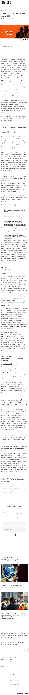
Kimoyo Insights (21, 302)
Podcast (3, 659)
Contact (12, 655)
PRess (11, 680)
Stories (2, 655)
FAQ (11, 659)
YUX (11, 93)
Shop (2, 666)
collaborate (8, 637)
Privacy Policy (16, 680)
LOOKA (24, 300)
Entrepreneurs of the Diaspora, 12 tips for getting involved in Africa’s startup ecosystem (13, 615)
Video (2, 657)
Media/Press (13, 657)
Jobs (2, 664)
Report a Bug (13, 661)
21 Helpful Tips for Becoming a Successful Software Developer (12, 586)
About (2, 661)
